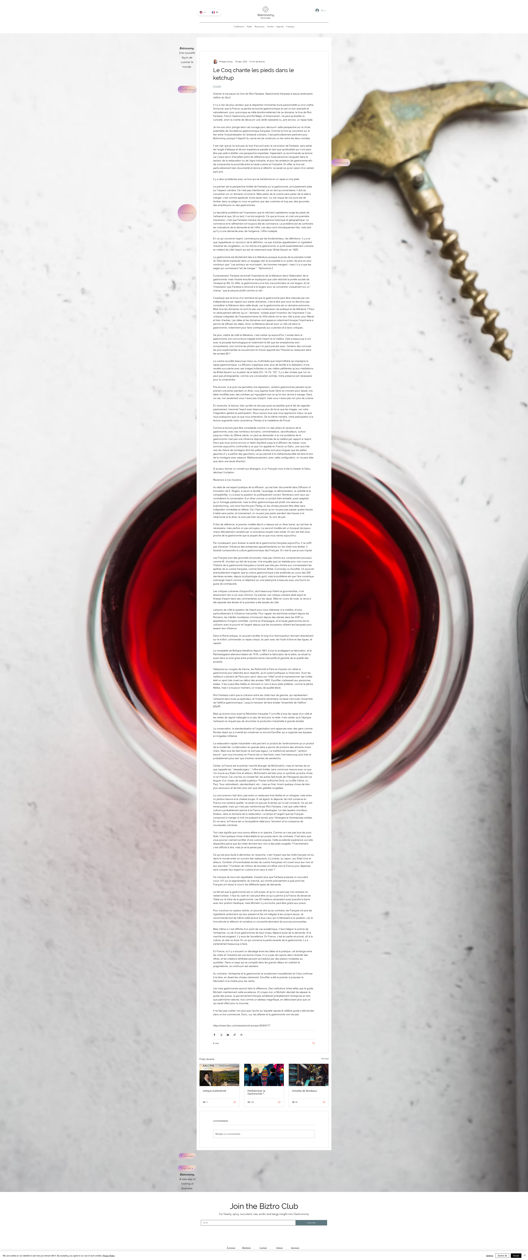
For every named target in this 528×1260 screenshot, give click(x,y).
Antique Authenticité (214, 1090)
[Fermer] (524, 1255)
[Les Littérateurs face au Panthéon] (264, 1075)
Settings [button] (489, 1255)
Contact (263, 1247)
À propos (231, 1247)
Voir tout (325, 1058)
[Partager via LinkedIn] (228, 1034)
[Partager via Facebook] (214, 1034)
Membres (246, 1247)
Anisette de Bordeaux (304, 1090)
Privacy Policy (109, 1255)
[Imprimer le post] (241, 1034)
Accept (516, 1255)
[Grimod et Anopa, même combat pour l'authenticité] (219, 1075)
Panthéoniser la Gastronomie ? (256, 1092)
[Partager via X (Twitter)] (221, 1034)
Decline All (502, 1255)
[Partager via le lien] (234, 1034)
